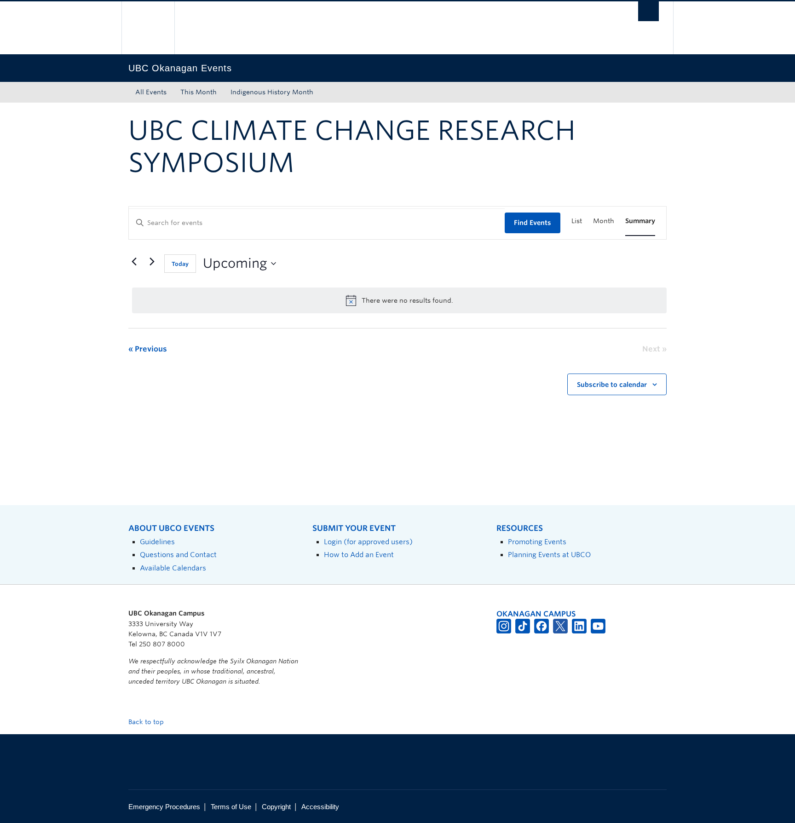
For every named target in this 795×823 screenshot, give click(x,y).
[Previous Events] (133, 261)
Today (180, 263)
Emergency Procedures (164, 807)
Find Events (532, 222)
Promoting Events (537, 542)
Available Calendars (173, 568)
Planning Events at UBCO (549, 554)
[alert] (399, 300)
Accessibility (320, 807)
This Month (198, 92)
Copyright (276, 807)
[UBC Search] (648, 11)
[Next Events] (151, 261)
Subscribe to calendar (612, 384)
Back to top (147, 721)
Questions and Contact (178, 554)
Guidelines (157, 542)
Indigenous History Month (271, 92)
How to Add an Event (359, 554)
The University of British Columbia (147, 27)
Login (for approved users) (368, 542)
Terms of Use (231, 807)
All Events (151, 92)
